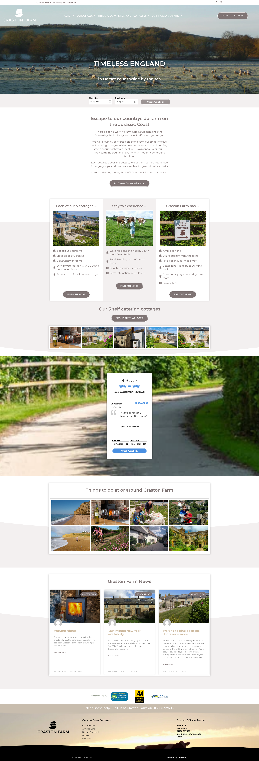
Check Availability (155, 102)
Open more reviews (129, 426)
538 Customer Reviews (129, 391)
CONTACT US (139, 15)
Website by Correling (176, 757)
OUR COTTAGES (85, 15)
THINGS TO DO (105, 15)
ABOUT (67, 15)
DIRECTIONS (124, 15)
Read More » (60, 652)
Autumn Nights (65, 630)
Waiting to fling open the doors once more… (181, 632)
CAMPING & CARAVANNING (165, 15)
